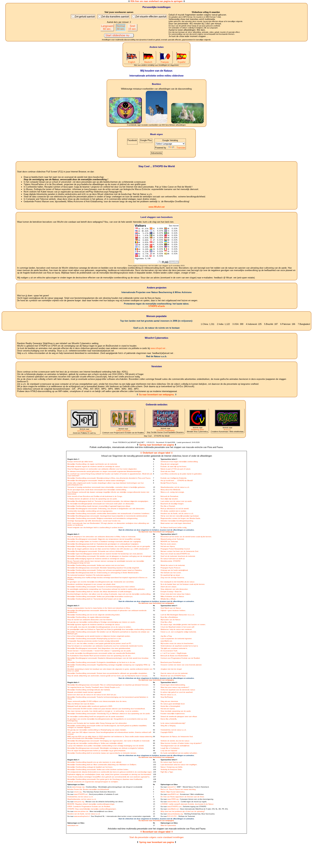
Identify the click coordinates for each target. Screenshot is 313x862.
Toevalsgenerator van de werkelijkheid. (175, 746)
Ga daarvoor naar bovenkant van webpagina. (156, 532)
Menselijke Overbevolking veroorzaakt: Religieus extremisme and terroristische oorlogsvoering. (102, 518)
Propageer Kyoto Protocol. (171, 568)
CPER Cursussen (123, 431)
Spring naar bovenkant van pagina (156, 445)
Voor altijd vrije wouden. (169, 499)
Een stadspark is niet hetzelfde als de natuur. (178, 582)
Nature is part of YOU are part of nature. (176, 469)
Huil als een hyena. (168, 709)
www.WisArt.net (156, 207)
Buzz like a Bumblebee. (169, 617)
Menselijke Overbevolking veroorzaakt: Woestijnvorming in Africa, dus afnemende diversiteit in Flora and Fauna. (109, 478)
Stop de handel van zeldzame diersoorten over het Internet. (89, 619)
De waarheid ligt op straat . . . (172, 575)
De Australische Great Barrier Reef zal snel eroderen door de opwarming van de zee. (99, 656)
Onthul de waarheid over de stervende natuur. (178, 690)
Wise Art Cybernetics (168, 825)
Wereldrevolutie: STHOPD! (170, 561)
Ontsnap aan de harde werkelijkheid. (174, 570)
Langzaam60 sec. (107, 27)
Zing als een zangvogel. (170, 464)
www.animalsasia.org (175, 814)
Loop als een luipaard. (169, 750)
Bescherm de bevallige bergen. (172, 504)
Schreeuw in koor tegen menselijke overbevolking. (179, 461)
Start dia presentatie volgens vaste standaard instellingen (156, 837)
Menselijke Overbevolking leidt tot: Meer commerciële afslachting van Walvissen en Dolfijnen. (102, 764)
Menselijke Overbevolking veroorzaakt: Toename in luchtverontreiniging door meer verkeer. (101, 587)
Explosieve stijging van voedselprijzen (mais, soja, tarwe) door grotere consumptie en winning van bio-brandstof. (109, 774)
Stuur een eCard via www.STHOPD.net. (175, 554)
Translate (181, 147)
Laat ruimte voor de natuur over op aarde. (176, 501)
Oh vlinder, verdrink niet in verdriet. (173, 511)
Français (165, 62)
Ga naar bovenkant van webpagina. (156, 394)
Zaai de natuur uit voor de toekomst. (174, 673)
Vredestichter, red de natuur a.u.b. (173, 730)
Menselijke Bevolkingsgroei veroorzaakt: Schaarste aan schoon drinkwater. (95, 551)
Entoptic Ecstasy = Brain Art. (171, 591)
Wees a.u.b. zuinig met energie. (173, 492)
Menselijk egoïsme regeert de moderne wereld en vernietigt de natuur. (93, 624)
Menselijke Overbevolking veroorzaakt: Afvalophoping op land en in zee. (94, 638)
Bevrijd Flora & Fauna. (169, 483)
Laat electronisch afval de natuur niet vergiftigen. (179, 764)
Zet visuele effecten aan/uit (150, 16)
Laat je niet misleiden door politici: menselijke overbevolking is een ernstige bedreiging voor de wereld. (105, 746)
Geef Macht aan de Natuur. (171, 608)
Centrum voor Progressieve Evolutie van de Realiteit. (180, 658)
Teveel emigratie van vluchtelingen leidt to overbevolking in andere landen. (95, 527)
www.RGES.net (173, 794)
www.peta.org (79, 801)
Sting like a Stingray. (168, 725)
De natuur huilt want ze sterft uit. (173, 559)
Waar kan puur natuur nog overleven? (175, 687)
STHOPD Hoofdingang (165, 430)
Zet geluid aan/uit (85, 16)
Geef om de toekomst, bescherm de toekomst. (178, 556)
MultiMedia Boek (197, 430)
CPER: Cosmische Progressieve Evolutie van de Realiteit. (89, 806)
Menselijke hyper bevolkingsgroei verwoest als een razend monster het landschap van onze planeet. (105, 554)
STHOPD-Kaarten (84, 431)
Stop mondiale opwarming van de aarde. (176, 711)
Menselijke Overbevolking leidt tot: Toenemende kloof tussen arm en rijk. (94, 599)
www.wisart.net (72, 825)
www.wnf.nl (171, 787)
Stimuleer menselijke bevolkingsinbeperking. (177, 521)
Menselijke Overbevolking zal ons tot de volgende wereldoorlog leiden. (93, 615)
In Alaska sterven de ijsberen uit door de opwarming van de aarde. (92, 499)
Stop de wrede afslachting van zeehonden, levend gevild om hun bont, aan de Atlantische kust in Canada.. (107, 676)
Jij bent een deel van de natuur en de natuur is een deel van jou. (92, 695)
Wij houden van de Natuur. (171, 619)
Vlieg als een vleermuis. (169, 701)
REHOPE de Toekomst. (169, 541)
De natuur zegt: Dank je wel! (171, 762)
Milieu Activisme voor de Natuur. (172, 596)
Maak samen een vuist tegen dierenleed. (176, 523)
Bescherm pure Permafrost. (171, 662)
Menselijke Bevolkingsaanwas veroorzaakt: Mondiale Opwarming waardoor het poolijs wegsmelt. (103, 568)
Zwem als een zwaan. (169, 587)
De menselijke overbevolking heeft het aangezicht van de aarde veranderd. (95, 716)
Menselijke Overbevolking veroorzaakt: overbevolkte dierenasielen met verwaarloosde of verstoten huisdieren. (108, 513)
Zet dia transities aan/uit (115, 16)
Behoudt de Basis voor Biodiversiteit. (174, 656)
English (131, 62)
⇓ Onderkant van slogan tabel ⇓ (156, 453)
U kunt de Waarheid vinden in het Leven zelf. (178, 627)
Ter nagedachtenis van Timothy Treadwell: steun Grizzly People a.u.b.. (93, 687)
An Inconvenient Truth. (169, 651)
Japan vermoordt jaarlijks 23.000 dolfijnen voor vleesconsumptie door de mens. (97, 701)
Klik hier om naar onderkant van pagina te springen (157, 1)
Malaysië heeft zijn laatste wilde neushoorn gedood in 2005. (90, 706)
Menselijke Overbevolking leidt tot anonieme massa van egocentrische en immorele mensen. (102, 753)
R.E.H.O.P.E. (172, 816)
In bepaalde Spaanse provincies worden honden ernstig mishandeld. (93, 641)
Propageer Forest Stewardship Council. (175, 549)
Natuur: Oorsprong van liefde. (172, 767)
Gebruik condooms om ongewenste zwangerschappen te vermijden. (93, 782)
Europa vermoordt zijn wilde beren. (80, 461)
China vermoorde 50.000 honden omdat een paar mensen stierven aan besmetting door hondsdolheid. (106, 709)
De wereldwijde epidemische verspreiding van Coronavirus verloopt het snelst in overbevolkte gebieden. (106, 589)
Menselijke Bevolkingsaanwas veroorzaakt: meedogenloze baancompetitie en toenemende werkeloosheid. (107, 516)
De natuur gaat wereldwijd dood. (173, 704)
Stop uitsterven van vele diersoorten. (174, 589)
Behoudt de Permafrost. (170, 496)
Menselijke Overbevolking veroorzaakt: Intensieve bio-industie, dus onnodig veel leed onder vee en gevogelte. (108, 546)
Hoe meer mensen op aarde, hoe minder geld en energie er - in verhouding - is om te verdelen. (103, 711)
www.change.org (78, 787)
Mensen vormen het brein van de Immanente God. (180, 551)
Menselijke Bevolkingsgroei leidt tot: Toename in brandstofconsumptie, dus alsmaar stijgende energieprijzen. (108, 501)
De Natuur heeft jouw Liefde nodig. (174, 527)
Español (181, 62)
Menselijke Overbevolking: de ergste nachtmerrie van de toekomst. (92, 464)
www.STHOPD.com (174, 806)
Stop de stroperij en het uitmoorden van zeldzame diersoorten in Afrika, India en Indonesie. (101, 536)
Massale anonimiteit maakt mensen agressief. (84, 692)
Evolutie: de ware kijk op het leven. (174, 466)
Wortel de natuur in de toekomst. (173, 565)
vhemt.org (78, 792)
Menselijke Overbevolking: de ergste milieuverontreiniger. (88, 617)
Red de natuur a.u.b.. (169, 695)
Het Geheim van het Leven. (171, 573)
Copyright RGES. (167, 732)
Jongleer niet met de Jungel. (171, 669)
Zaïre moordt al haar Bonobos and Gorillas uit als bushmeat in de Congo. (95, 496)
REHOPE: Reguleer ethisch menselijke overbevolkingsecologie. (91, 804)
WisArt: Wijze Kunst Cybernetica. (173, 792)
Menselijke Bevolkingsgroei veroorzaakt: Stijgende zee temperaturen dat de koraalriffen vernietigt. (104, 539)
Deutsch (148, 62)
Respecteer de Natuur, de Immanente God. (177, 736)
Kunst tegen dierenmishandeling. (173, 685)
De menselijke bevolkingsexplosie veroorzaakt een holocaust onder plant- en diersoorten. (100, 504)
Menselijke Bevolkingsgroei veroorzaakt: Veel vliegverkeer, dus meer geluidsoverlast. (99, 648)
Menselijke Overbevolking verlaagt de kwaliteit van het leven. (90, 767)
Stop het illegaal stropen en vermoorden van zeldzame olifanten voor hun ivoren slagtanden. (102, 469)
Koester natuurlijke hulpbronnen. (173, 713)
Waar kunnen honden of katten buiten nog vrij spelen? (181, 743)
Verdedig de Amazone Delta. (171, 769)
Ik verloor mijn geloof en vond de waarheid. (177, 692)
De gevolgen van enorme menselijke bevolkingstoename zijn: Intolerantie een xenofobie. (100, 582)
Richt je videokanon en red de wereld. (175, 508)
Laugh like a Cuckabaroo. (170, 748)
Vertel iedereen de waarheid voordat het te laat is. (179, 646)
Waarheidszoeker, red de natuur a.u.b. (175, 487)
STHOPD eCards (156, 306)
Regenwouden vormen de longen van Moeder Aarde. (181, 518)
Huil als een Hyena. (168, 546)
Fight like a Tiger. (167, 772)
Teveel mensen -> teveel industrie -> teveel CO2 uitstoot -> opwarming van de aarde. (99, 651)
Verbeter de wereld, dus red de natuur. (175, 741)
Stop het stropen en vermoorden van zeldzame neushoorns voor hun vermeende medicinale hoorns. (105, 646)
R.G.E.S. (227, 430)
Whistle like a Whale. (168, 599)
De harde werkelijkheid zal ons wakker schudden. (179, 753)
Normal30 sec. (121, 27)
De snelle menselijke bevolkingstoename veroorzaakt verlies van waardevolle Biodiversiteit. (101, 653)
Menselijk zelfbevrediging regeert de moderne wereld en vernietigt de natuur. (96, 559)
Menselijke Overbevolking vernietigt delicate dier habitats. (88, 690)
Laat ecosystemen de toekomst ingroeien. (176, 638)
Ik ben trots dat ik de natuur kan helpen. (176, 594)
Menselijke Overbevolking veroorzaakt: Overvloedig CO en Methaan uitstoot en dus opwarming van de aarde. (108, 713)
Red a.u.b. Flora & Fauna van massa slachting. (178, 789)
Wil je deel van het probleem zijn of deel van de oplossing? (183, 811)
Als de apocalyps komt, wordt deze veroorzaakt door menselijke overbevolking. (97, 490)
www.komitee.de (173, 801)
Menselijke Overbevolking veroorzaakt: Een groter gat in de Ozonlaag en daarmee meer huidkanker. (105, 779)
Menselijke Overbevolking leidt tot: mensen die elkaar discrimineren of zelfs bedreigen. (99, 591)
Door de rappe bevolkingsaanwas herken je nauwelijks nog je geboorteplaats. (96, 750)
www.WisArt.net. (166, 641)
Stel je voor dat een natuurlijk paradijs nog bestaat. (180, 516)
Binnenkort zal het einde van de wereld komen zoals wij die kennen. (186, 536)
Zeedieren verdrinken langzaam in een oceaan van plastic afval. (91, 584)
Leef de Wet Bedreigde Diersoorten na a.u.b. (178, 615)
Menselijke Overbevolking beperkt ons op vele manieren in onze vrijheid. (94, 762)
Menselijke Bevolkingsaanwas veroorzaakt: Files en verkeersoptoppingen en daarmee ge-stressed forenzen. (108, 685)
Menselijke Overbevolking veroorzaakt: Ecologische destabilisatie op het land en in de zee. (101, 662)
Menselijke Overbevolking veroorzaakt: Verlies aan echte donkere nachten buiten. (98, 769)
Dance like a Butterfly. (169, 719)
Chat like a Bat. (166, 622)
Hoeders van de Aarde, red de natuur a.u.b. (177, 513)
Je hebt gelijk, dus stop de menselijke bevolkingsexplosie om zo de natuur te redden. (99, 627)
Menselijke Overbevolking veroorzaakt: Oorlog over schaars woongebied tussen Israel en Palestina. (104, 570)
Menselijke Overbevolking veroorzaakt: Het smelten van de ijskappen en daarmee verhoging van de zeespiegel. (109, 556)
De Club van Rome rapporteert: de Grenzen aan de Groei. (182, 797)
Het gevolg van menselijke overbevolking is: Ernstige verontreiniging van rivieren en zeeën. (101, 622)
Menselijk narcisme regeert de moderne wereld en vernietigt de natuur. (93, 466)
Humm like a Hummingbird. (170, 706)
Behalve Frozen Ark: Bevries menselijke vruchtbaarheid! (88, 789)
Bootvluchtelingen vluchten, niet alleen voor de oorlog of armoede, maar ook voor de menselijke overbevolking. (109, 594)
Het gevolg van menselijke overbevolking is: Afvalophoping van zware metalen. (97, 730)
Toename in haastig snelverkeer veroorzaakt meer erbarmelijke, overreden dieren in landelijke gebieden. (106, 487)
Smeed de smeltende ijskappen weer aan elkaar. (179, 716)
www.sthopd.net (157, 348)
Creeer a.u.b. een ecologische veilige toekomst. (178, 632)
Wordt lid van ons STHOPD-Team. (173, 676)
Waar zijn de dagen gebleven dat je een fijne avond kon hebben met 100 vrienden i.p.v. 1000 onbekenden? (108, 549)
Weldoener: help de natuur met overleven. (176, 629)
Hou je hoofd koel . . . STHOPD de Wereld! (177, 480)
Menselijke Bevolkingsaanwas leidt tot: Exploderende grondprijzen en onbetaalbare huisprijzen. (103, 544)
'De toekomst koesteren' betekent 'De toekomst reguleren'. (89, 575)
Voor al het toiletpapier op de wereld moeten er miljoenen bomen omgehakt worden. (99, 636)
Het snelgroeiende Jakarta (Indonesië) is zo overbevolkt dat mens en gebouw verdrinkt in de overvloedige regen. (109, 772)
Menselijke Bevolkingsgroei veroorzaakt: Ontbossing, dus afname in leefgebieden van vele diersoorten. (106, 508)
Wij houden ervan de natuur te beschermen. (177, 643)
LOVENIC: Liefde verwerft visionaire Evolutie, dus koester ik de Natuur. (187, 804)
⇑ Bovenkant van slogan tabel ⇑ (156, 832)
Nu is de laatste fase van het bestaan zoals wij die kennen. (183, 584)
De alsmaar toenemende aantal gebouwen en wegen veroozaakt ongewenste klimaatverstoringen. (104, 471)
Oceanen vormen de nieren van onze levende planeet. (181, 665)
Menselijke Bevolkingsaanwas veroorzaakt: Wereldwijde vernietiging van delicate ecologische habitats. (105, 748)
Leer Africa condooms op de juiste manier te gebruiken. (181, 474)
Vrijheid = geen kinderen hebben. (173, 610)
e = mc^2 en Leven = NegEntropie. (174, 653)
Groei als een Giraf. (168, 471)
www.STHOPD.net (81, 794)
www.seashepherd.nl (81, 816)
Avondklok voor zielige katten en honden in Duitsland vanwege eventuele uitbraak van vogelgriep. (104, 541)
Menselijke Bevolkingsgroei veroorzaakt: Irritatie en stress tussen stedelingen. (96, 480)
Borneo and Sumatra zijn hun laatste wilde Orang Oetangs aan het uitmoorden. (97, 723)
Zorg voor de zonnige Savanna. (173, 577)
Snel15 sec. (132, 27)
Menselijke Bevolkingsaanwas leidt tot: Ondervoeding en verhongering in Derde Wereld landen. (103, 573)
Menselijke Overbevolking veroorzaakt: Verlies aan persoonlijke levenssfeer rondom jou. (100, 596)
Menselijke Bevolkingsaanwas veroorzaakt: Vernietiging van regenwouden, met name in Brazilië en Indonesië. (108, 741)
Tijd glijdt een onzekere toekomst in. (174, 648)
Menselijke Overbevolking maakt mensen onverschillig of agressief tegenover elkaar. (98, 506)
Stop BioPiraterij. (167, 697)
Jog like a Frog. (166, 636)
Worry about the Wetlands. (171, 490)
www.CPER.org (173, 799)
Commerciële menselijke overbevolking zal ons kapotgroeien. (90, 511)
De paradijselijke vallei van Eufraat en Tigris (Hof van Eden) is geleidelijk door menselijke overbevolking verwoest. (109, 629)
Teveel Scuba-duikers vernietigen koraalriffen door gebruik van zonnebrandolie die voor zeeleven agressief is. (108, 777)
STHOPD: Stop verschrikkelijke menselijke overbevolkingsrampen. (92, 809)
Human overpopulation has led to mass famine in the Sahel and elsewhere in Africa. (98, 608)
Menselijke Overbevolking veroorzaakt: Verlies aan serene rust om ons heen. (96, 565)
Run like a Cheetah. (168, 506)
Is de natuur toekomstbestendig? (173, 723)
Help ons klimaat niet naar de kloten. (81, 704)
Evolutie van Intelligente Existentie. (174, 478)
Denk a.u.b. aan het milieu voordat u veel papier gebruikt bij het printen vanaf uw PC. (99, 643)
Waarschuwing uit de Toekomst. (172, 539)
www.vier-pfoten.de (81, 811)
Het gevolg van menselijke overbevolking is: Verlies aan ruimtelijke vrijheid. (95, 743)
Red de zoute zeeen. (169, 544)
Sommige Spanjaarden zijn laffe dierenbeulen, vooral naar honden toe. (94, 521)
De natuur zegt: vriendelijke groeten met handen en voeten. (183, 624)
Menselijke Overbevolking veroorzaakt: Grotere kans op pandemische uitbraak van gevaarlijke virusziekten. (107, 673)
